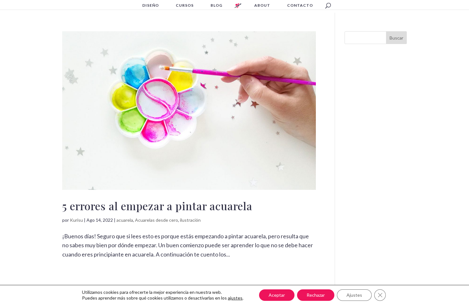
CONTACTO (300, 5)
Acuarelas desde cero (156, 220)
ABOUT (262, 5)
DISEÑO (150, 5)
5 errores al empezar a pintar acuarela (157, 205)
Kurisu (76, 220)
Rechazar (316, 295)
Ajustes (354, 295)
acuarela (124, 220)
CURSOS (185, 5)
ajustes (235, 298)
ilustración (190, 220)
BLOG (216, 5)
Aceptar (277, 295)
